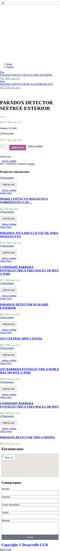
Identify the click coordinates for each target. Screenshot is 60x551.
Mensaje (6, 520)
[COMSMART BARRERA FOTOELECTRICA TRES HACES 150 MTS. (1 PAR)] (7, 246)
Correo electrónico (11, 504)
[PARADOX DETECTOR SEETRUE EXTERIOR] (1, 115)
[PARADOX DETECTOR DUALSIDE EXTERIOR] (7, 283)
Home (9, 64)
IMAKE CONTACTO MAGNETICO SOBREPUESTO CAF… (24, 200)
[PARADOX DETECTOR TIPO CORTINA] (7, 416)
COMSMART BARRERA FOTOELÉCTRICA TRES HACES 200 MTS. (29, 405)
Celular (5, 512)
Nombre (6, 489)
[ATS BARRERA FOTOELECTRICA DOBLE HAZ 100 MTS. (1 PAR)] (7, 348)
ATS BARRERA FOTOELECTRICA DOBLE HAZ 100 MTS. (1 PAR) (29, 371)
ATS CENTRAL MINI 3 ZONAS (21, 338)
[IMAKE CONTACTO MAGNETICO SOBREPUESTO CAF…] (7, 177)
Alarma (9, 67)
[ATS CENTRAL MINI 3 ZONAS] (7, 317)
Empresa (6, 496)
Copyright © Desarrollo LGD (25, 545)
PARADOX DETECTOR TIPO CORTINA (27, 437)
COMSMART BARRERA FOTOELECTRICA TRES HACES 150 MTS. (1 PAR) (29, 270)
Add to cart (18, 147)
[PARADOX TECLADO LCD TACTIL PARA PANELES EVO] (7, 212)
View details (6, 93)
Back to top (5, 549)
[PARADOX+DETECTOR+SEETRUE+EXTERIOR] (3, 115)
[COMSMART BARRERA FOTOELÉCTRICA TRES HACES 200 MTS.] (7, 382)
